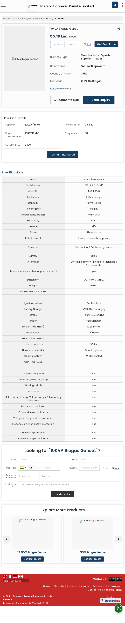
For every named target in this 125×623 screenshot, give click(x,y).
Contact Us (94, 589)
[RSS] (119, 589)
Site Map (109, 589)
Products (16, 18)
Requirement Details (10, 485)
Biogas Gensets (32, 18)
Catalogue (114, 586)
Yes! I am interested (62, 154)
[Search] (115, 5)
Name (13, 459)
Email (74, 459)
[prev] (6, 539)
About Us (59, 586)
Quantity (73, 468)
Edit (88, 44)
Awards (85, 586)
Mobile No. (11, 468)
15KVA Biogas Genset (93, 552)
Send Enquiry (100, 100)
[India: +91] (22, 468)
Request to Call (67, 100)
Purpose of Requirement (10, 476)
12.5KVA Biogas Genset (32, 552)
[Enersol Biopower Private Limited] (33, 6)
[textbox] (73, 44)
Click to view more (60, 88)
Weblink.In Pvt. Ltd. (41, 603)
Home (6, 18)
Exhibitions (98, 586)
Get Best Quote (32, 559)
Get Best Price (106, 44)
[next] (118, 539)
